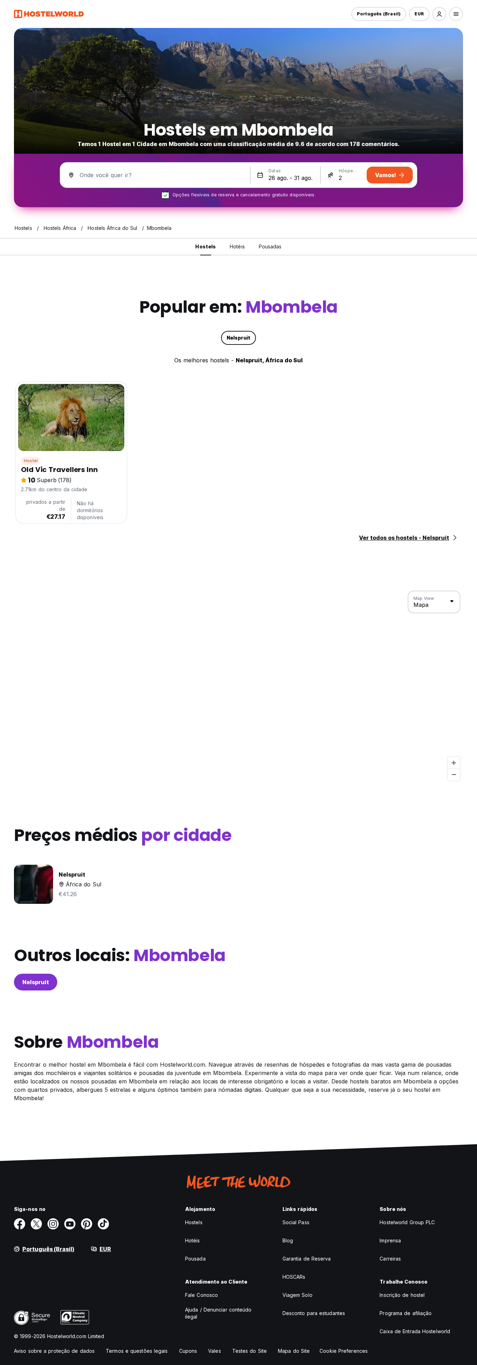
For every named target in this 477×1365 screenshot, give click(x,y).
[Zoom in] (454, 763)
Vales (214, 1351)
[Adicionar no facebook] (19, 1223)
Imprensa (390, 1240)
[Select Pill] (439, 14)
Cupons (188, 1351)
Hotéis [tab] (237, 246)
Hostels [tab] (205, 246)
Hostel (31, 460)
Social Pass (295, 1222)
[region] (238, 686)
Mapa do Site (294, 1351)
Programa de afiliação (406, 1313)
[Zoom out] (454, 774)
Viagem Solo (297, 1295)
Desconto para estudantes (313, 1313)
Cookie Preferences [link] (344, 1351)
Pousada (195, 1259)
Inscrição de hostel (402, 1295)
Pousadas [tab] (270, 246)
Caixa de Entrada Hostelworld (415, 1331)
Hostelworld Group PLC (407, 1222)
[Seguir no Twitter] (36, 1223)
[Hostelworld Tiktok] (103, 1223)
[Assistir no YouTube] (69, 1223)
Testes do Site (249, 1351)
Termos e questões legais (137, 1351)
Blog (287, 1240)
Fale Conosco (201, 1295)
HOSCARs (294, 1277)
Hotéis (192, 1240)
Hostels (194, 1222)
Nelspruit (35, 982)
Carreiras (390, 1259)
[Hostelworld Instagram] (53, 1223)
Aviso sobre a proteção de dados (54, 1351)
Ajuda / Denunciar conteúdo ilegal (218, 1313)
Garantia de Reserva (306, 1259)
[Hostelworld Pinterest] (86, 1223)
